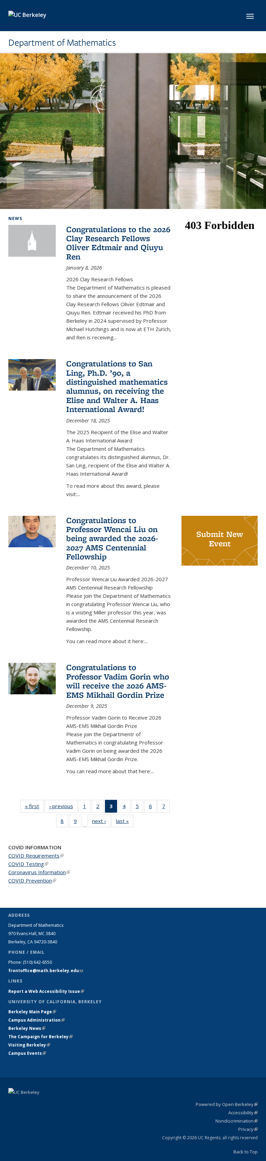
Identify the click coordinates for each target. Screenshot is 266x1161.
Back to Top (245, 1152)
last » (124, 820)
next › (101, 820)
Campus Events (27, 1053)
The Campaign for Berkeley (40, 1037)
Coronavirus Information (39, 872)
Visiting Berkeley (29, 1045)
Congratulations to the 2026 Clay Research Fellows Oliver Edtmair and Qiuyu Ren (118, 243)
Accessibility (243, 1112)
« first (34, 806)
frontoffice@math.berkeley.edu (45, 970)
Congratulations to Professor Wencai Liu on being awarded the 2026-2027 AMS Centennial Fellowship (112, 538)
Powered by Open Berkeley (227, 1104)
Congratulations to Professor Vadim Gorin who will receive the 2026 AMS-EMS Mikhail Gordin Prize (117, 681)
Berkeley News (26, 1028)
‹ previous (63, 806)
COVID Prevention (32, 880)
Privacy (248, 1129)
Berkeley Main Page (32, 1012)
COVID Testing (28, 863)
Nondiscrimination (236, 1121)
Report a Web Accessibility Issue (46, 991)
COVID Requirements (36, 855)
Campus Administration (36, 1020)
